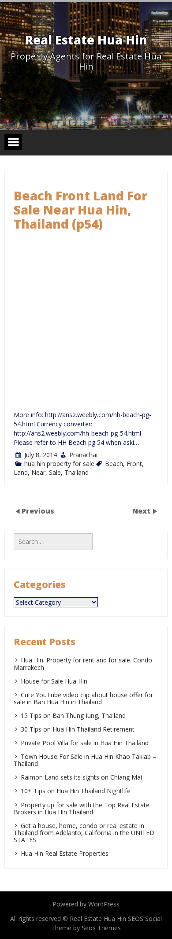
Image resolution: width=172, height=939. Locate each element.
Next (142, 511)
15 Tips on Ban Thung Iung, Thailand (73, 715)
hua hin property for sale (59, 463)
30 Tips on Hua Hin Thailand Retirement (78, 729)
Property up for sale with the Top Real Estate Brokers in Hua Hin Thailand (82, 808)
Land (21, 472)
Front (134, 463)
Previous (38, 511)
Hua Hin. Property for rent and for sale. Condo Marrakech (83, 663)
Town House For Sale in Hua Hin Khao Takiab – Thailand (85, 760)
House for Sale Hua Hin (54, 681)
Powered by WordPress (86, 904)
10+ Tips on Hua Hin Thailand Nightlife (76, 791)
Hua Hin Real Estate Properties (64, 853)
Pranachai (83, 455)
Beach (114, 463)
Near (38, 472)
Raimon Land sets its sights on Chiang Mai (81, 777)
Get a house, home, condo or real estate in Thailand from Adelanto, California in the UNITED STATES (84, 832)
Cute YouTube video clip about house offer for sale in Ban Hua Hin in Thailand (83, 698)
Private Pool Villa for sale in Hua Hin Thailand (85, 743)
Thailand (76, 472)
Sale (55, 472)
